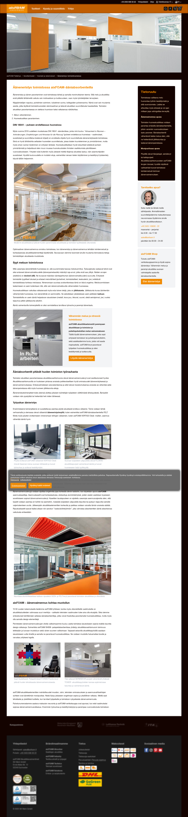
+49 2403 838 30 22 (28, 753)
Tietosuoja (83, 753)
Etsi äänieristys (151, 281)
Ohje (152, 2)
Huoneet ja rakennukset (46, 76)
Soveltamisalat (29, 76)
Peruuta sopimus (99, 760)
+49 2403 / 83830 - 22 (150, 226)
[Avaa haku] (165, 8)
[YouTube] (160, 750)
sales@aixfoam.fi (148, 237)
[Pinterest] (156, 750)
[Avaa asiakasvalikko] (170, 8)
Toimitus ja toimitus (86, 763)
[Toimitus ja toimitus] (94, 776)
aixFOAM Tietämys (14, 76)
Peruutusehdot (85, 760)
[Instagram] (151, 750)
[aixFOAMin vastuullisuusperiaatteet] (18, 778)
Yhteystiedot (143, 2)
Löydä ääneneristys (82, 358)
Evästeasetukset (18, 486)
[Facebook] (146, 750)
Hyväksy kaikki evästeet (40, 485)
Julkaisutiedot (84, 750)
